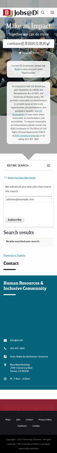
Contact (29, 419)
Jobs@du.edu (16, 340)
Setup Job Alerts (30, 53)
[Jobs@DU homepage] (8, 16)
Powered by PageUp (14, 255)
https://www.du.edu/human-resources (29, 356)
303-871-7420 (17, 348)
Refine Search (17, 165)
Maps (8, 419)
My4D (17, 69)
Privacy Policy (45, 419)
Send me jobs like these (22, 177)
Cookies (36, 425)
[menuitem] (43, 12)
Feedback (22, 425)
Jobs (18, 419)
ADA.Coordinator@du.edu (27, 135)
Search (43, 12)
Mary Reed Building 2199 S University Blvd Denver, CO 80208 (21, 367)
